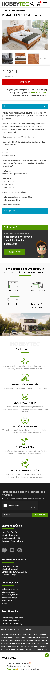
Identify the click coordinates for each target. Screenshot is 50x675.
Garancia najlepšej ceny (12, 618)
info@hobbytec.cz (10, 535)
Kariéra (5, 603)
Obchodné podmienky (12, 623)
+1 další (43, 58)
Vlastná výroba (8, 592)
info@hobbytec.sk (10, 569)
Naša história (7, 600)
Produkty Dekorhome (15, 11)
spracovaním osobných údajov (30, 499)
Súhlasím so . (24, 499)
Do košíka (25, 82)
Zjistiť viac (15, 252)
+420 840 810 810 (10, 532)
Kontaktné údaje (9, 598)
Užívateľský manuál (11, 621)
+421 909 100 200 (10, 566)
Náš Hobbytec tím (10, 595)
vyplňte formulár (38, 92)
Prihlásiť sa (40, 515)
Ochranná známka (10, 589)
